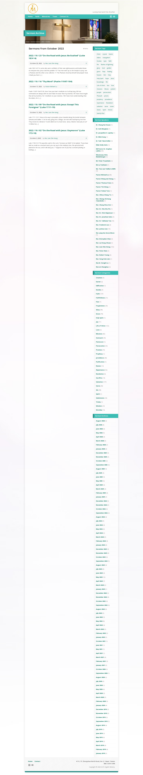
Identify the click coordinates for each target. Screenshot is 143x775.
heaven (99, 75)
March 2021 (100, 657)
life (107, 82)
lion (108, 85)
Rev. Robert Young (102, 255)
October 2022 (100, 601)
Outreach (99, 338)
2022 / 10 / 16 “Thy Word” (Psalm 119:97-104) (50, 81)
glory (98, 68)
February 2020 (101, 701)
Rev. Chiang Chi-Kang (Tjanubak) (103, 200)
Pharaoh (99, 96)
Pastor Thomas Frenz (103, 183)
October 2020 (100, 669)
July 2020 (99, 681)
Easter (111, 54)
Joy (97, 322)
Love (97, 330)
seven (112, 106)
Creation (99, 278)
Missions (99, 334)
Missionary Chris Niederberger (102, 156)
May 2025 (99, 481)
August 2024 (100, 517)
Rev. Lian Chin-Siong (51, 63)
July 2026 (99, 425)
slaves (99, 110)
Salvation (99, 382)
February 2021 (101, 661)
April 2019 (99, 741)
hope (107, 78)
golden (109, 68)
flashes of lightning (107, 64)
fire (98, 64)
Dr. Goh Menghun (102, 129)
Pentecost (99, 342)
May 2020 (99, 689)
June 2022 (99, 617)
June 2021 (99, 645)
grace (98, 71)
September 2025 (101, 465)
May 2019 (99, 737)
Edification (100, 286)
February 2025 (101, 493)
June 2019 (99, 733)
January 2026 (100, 449)
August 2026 (100, 421)
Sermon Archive (35, 42)
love (112, 85)
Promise (99, 350)
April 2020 (99, 693)
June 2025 (99, 477)
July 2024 (99, 521)
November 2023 (101, 553)
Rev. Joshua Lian (101, 229)
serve (106, 106)
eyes (105, 61)
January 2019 (100, 753)
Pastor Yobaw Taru (103, 191)
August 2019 (100, 725)
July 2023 (99, 569)
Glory (98, 310)
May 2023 (99, 577)
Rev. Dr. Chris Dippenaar (104, 213)
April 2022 (99, 625)
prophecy (100, 99)
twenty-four (100, 113)
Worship (99, 410)
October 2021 (100, 641)
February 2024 (101, 541)
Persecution (100, 346)
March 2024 (100, 537)
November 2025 (101, 457)
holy (109, 75)
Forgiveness (100, 306)
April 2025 (99, 485)
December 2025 (101, 453)
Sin (97, 390)
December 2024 (101, 501)
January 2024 (100, 545)
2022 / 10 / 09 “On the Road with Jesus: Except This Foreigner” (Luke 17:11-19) (54, 106)
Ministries (46, 16)
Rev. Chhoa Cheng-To (103, 195)
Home (30, 16)
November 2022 (101, 597)
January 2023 (100, 589)
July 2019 (99, 729)
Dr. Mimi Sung (101, 137)
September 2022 (101, 605)
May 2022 (99, 621)
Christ (98, 54)
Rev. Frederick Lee (102, 225)
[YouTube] (114, 16)
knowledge (100, 82)
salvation (100, 106)
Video (80, 63)
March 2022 (100, 629)
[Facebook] (111, 16)
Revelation (109, 103)
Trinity (98, 402)
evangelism (106, 58)
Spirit (104, 110)
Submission (100, 398)
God (103, 68)
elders (99, 58)
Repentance (100, 370)
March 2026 (100, 441)
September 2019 (101, 721)
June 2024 (99, 525)
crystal (105, 54)
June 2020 (99, 685)
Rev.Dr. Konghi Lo (102, 263)
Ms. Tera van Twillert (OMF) (106, 169)
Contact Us (64, 16)
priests (106, 96)
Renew (98, 366)
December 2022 (101, 593)
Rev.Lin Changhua (102, 267)
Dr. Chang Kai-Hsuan (103, 125)
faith (110, 61)
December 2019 (101, 709)
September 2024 (101, 513)
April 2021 (99, 653)
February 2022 (101, 633)
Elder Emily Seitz (102, 145)
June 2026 (99, 429)
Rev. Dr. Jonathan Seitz (104, 217)
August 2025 (100, 469)
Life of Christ (101, 85)
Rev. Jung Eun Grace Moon (105, 233)
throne (110, 110)
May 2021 (99, 649)
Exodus (99, 61)
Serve (98, 386)
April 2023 (99, 581)
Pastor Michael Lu (51, 86)
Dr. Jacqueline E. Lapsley (104, 133)
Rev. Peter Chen (101, 251)
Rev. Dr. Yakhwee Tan (103, 221)
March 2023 (100, 585)
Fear (97, 302)
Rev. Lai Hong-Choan (103, 243)
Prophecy (99, 354)
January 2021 (100, 665)
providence (108, 99)
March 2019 (100, 745)
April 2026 (99, 437)
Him (104, 75)
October (48, 42)
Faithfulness (100, 298)
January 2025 (100, 497)
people (99, 92)
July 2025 (99, 473)
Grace (98, 314)
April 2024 (99, 533)
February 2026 (101, 445)
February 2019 (101, 749)
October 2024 (100, 509)
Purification (100, 362)
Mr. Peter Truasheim (103, 161)
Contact (37, 761)
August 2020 (100, 677)
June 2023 (99, 573)
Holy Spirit (100, 78)
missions (99, 89)
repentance (100, 103)
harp (103, 71)
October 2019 (100, 717)
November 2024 (101, 505)
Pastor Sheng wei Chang (104, 179)
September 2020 (101, 673)
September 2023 (101, 561)
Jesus (112, 78)
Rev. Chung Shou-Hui (103, 205)
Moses (106, 89)
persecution (107, 92)
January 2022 (100, 637)
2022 (42, 42)
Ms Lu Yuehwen (101, 165)
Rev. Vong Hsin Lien (103, 259)
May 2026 (99, 433)
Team (55, 16)
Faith (37, 16)
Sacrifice (99, 378)
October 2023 (100, 557)
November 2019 (101, 713)
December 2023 (101, 549)
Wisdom (99, 406)
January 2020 (100, 705)
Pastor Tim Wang (102, 187)
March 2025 (100, 489)
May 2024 (99, 529)
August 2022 (100, 609)
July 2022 (99, 613)
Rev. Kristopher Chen (103, 239)
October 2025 (100, 461)
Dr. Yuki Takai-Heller (103, 141)
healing (109, 71)
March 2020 (100, 697)
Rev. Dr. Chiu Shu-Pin (103, 209)
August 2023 (100, 565)
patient (113, 89)
